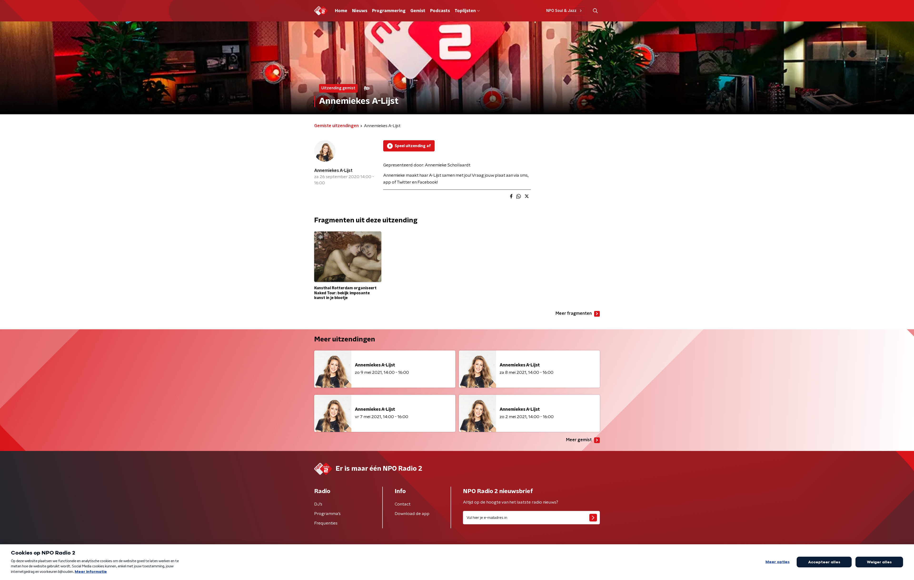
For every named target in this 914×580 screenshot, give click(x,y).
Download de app (412, 514)
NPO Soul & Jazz (561, 11)
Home (341, 11)
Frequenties (326, 523)
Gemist (417, 11)
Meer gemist (579, 440)
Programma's (327, 514)
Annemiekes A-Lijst (333, 171)
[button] (595, 10)
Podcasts (440, 11)
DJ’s (318, 504)
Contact (403, 504)
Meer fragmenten (574, 313)
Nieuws (359, 11)
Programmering (389, 11)
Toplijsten (465, 11)
